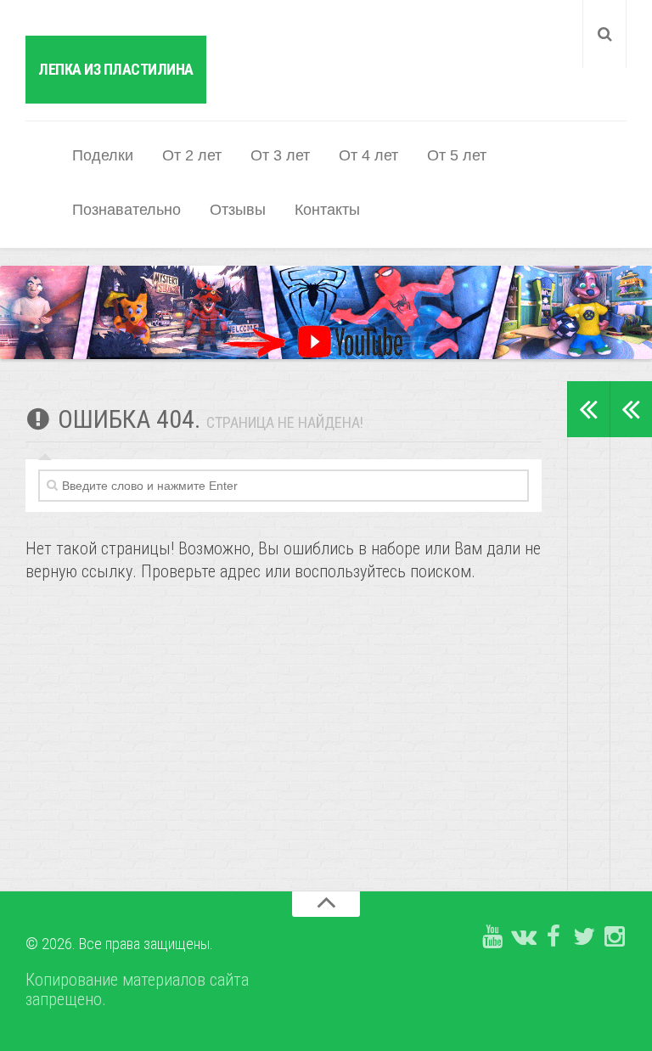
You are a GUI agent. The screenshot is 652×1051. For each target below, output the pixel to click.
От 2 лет (192, 155)
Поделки (102, 155)
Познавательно (126, 209)
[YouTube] (492, 937)
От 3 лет (280, 155)
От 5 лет (456, 155)
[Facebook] (553, 937)
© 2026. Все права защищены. (119, 944)
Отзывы (238, 209)
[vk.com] (523, 937)
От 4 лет (368, 155)
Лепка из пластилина (116, 69)
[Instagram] (615, 937)
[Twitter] (584, 937)
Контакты (327, 209)
